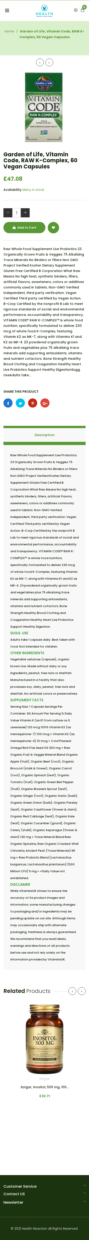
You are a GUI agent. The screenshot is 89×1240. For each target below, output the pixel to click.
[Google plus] (45, 403)
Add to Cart (26, 227)
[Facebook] (8, 403)
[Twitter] (20, 403)
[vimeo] (32, 403)
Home (9, 31)
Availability (12, 189)
